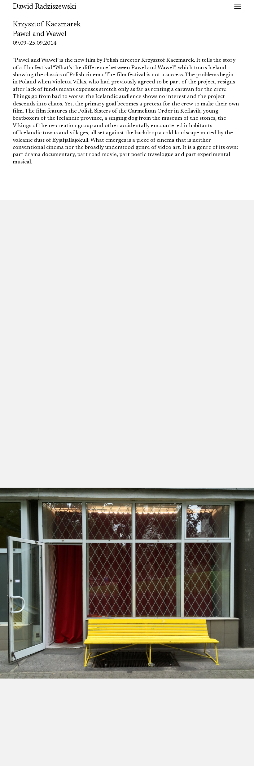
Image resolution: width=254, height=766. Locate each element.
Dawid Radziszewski (44, 7)
